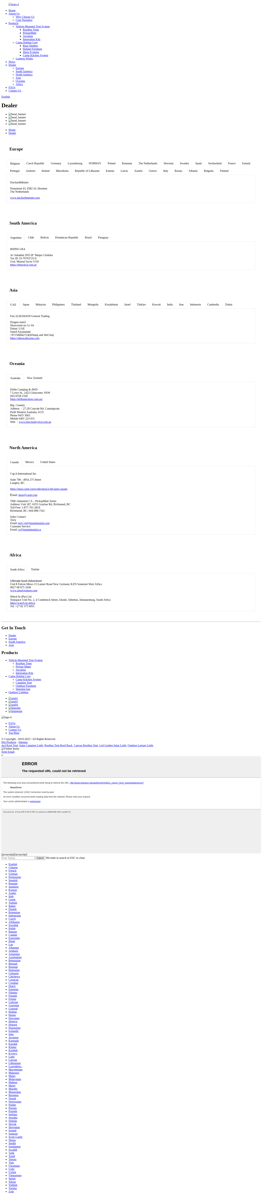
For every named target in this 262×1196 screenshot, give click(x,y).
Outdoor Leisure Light (140, 745)
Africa (19, 84)
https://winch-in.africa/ (22, 603)
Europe (20, 68)
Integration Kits (31, 39)
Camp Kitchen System (35, 55)
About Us (14, 13)
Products (13, 23)
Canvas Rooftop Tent (86, 745)
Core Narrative (24, 20)
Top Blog (14, 732)
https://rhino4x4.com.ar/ (23, 264)
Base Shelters (30, 45)
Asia (18, 77)
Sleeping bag (23, 689)
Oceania (20, 81)
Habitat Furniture (32, 48)
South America (24, 71)
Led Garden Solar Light (112, 745)
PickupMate (29, 32)
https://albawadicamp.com (24, 338)
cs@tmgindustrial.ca (29, 529)
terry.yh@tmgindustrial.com (34, 523)
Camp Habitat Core (27, 42)
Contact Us (15, 90)
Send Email (7, 751)
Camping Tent (24, 682)
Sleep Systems (31, 52)
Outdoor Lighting (18, 692)
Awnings (28, 36)
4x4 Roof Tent (9, 745)
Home (12, 10)
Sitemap (23, 742)
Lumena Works (24, 58)
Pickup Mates (23, 666)
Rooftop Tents (31, 29)
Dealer (12, 64)
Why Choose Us (25, 16)
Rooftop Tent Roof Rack (58, 745)
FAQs (12, 87)
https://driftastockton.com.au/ (26, 399)
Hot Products (8, 742)
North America (24, 74)
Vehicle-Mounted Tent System (33, 26)
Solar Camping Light (31, 745)
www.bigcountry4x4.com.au (35, 421)
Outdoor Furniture (26, 685)
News (12, 61)
